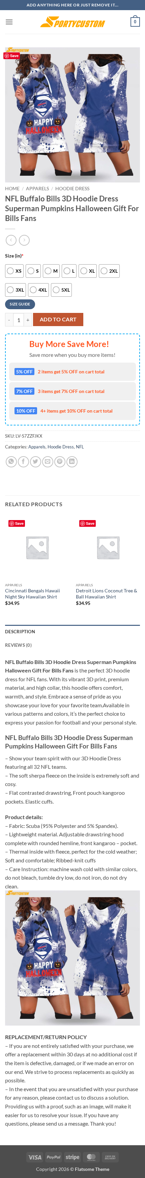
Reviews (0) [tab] (18, 645)
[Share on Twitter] (35, 461)
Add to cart (58, 319)
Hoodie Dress (72, 188)
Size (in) (14, 256)
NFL (80, 446)
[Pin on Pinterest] (59, 461)
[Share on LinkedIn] (72, 461)
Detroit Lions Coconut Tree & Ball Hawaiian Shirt (106, 593)
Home (12, 188)
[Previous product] (24, 240)
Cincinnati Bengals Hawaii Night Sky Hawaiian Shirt (32, 593)
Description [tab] (20, 631)
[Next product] (11, 240)
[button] (9, 22)
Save (14, 55)
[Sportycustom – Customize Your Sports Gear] (72, 22)
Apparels (37, 188)
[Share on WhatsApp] (11, 461)
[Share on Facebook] (23, 461)
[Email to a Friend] (47, 461)
